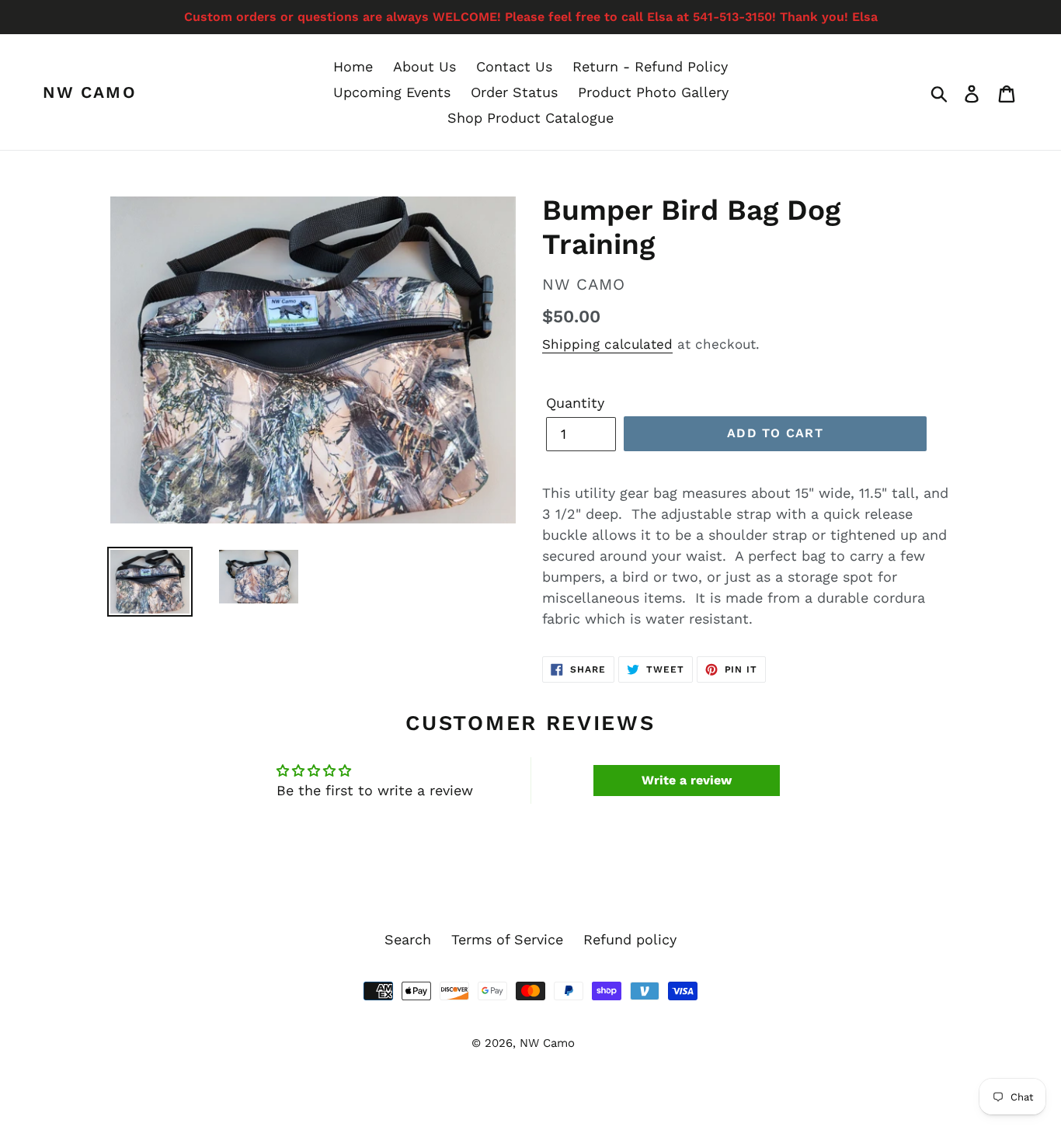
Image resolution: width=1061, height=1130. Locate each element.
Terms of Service (507, 939)
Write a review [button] (687, 780)
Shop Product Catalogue (530, 118)
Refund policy (630, 939)
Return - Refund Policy (650, 66)
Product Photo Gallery (653, 92)
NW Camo (90, 92)
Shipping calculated (607, 344)
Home (353, 66)
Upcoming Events (391, 92)
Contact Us (514, 66)
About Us (424, 66)
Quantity (575, 403)
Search (407, 939)
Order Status (514, 92)
